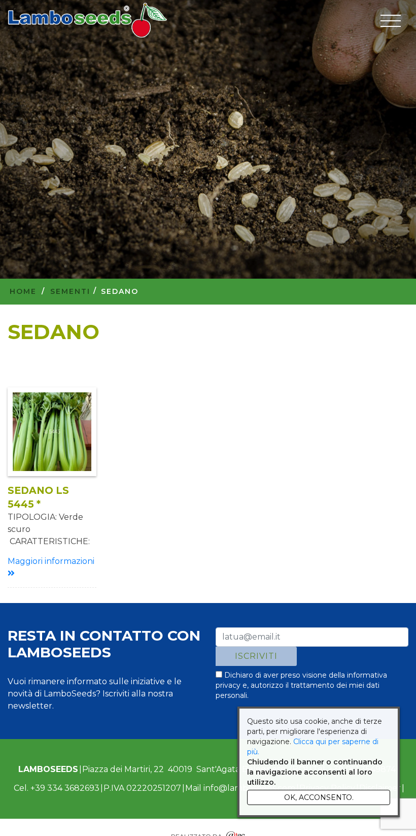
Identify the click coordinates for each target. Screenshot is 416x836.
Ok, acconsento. (319, 797)
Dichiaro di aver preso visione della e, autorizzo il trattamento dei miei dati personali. (301, 685)
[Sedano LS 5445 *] (52, 431)
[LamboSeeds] (87, 20)
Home (23, 291)
